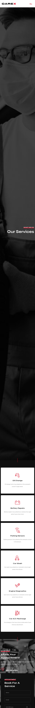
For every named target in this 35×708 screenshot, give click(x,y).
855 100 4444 (12, 670)
